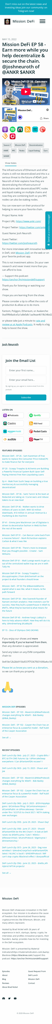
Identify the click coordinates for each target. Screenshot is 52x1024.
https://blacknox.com (22, 955)
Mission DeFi (8, 706)
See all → (6, 737)
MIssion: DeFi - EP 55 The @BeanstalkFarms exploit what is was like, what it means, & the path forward (24, 589)
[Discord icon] (3, 998)
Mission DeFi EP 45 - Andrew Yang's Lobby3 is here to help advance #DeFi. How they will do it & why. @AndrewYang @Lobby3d (26, 620)
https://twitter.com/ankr (32, 227)
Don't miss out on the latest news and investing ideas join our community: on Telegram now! (26, 7)
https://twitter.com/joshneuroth (19, 243)
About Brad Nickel (10, 987)
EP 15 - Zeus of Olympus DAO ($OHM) (20, 630)
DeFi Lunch (33, 975)
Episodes (6, 971)
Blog (4, 979)
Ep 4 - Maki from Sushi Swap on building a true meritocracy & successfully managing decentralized (25, 484)
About (5, 975)
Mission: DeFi (23, 252)
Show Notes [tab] (10, 163)
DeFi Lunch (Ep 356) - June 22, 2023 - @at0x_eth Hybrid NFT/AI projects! (25, 865)
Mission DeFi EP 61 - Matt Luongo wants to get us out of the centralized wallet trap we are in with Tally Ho (26, 563)
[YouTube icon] (15, 998)
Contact (31, 983)
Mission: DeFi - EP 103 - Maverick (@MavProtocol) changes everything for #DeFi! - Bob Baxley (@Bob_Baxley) (25, 715)
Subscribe (26, 397)
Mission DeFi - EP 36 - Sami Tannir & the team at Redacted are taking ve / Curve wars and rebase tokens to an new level (25, 497)
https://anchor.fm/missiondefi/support (23, 279)
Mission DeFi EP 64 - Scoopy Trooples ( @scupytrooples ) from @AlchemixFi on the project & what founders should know (23, 576)
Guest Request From (37, 971)
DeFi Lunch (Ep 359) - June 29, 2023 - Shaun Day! (25, 822)
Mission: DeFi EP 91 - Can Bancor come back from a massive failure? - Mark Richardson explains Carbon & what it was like (26, 538)
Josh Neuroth (10, 344)
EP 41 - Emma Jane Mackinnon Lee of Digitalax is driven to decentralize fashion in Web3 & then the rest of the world (25, 525)
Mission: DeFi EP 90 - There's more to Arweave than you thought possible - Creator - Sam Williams (24, 550)
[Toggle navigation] (42, 21)
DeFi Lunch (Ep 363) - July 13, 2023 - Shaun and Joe (25, 770)
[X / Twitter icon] (9, 998)
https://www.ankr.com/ (28, 221)
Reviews (5, 983)
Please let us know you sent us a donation (25, 667)
